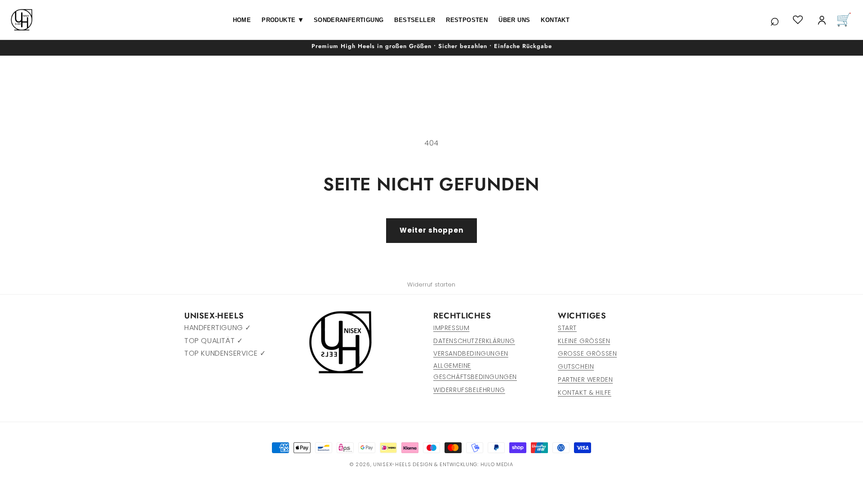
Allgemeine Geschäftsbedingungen (475, 371)
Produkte (282, 19)
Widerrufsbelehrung (469, 389)
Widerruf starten (431, 284)
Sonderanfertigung (349, 20)
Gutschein (576, 366)
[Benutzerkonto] (822, 20)
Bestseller (414, 20)
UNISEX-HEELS (392, 464)
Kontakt (555, 20)
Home (242, 20)
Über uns (514, 20)
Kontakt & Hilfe (584, 392)
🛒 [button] (844, 19)
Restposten (467, 20)
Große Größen (587, 353)
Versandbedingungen (470, 353)
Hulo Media (496, 464)
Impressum (451, 327)
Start (567, 327)
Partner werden (585, 379)
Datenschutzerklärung (474, 340)
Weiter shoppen (431, 230)
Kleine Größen (584, 340)
